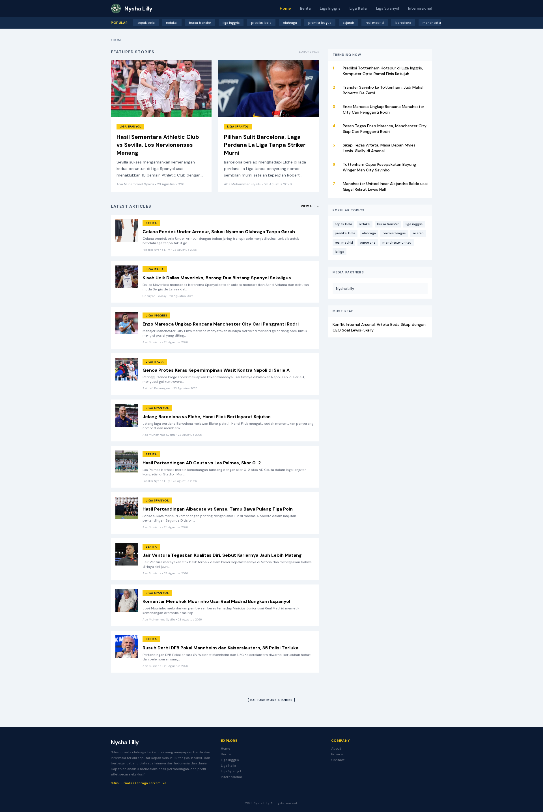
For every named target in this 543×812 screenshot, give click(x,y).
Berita (305, 8)
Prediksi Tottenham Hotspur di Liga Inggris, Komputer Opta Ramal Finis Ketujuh (383, 70)
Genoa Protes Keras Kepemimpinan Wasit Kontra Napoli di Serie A (216, 370)
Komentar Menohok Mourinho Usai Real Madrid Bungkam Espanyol (216, 601)
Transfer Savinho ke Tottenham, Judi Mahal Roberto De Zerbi (383, 90)
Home (285, 8)
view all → (310, 206)
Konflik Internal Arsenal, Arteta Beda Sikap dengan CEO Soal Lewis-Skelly (379, 327)
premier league (319, 23)
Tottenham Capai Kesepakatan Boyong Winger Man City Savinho (379, 167)
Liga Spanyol (387, 8)
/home (117, 40)
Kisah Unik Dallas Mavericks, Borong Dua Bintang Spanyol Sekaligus (217, 278)
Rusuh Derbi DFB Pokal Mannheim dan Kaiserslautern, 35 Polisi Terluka (220, 648)
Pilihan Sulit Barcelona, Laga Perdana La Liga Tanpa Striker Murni (264, 144)
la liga (339, 252)
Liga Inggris (330, 8)
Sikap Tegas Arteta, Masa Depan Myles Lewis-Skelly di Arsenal (379, 148)
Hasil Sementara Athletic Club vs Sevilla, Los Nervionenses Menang (158, 144)
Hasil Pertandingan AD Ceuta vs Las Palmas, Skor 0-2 (202, 463)
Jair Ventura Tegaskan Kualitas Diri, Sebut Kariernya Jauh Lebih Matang (222, 555)
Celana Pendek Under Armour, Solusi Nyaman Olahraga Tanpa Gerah (219, 232)
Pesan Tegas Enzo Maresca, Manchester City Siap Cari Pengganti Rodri (384, 128)
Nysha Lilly (345, 288)
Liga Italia (358, 8)
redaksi (171, 23)
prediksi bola (261, 23)
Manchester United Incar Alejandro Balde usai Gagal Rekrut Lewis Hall (385, 186)
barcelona (403, 23)
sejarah (348, 23)
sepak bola (146, 23)
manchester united (437, 23)
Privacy (337, 754)
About (336, 748)
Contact (337, 760)
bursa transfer (200, 23)
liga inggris (231, 23)
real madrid (375, 23)
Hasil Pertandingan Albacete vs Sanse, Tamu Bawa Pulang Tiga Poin (218, 509)
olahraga (290, 23)
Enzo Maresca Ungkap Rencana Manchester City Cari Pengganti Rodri (221, 324)
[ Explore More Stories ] (271, 700)
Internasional (420, 8)
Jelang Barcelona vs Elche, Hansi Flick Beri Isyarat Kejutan (207, 417)
